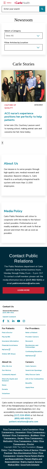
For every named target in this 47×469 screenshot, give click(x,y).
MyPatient (29, 356)
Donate (5, 389)
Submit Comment (9, 317)
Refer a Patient (31, 332)
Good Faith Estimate (30, 464)
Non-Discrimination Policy (25, 453)
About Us (11, 163)
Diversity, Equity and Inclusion (10, 380)
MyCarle (5, 349)
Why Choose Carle (32, 374)
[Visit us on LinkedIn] (13, 321)
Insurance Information (10, 341)
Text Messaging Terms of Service (23, 450)
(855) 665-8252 (22, 418)
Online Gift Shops (9, 354)
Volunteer (6, 393)
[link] (23, 86)
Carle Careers (30, 366)
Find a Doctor (7, 332)
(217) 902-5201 (34, 279)
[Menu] (5, 3)
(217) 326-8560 (22, 415)
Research (29, 341)
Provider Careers (32, 337)
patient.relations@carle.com (23, 421)
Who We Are (7, 366)
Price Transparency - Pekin (26, 441)
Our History (6, 370)
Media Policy (13, 211)
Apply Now (29, 387)
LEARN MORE (23, 290)
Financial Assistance (10, 345)
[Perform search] (42, 9)
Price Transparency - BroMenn (25, 435)
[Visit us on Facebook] (3, 321)
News (4, 385)
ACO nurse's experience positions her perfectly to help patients (23, 117)
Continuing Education (33, 351)
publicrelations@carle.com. (26, 283)
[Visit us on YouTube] (18, 321)
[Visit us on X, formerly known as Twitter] (8, 321)
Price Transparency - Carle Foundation (20, 429)
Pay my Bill (6, 337)
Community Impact (9, 374)
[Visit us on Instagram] (24, 321)
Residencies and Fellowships (31, 346)
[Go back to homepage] (22, 3)
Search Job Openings (33, 370)
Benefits (28, 383)
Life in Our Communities (34, 379)
